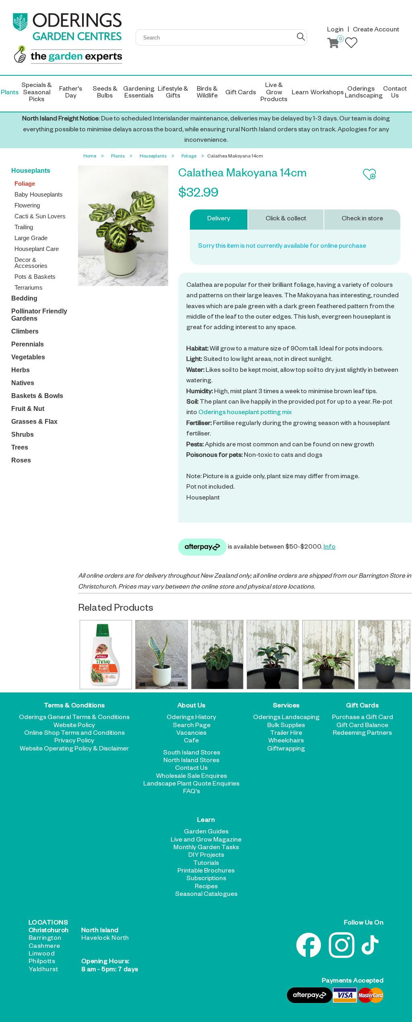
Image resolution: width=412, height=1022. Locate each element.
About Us (191, 706)
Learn (206, 821)
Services (286, 706)
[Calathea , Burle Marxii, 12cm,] (328, 654)
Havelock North (105, 939)
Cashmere (44, 947)
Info (329, 547)
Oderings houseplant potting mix (245, 413)
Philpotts (42, 962)
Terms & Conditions (74, 706)
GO (301, 37)
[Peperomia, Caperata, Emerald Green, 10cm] (217, 654)
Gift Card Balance (362, 726)
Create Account (376, 30)
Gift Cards (362, 706)
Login (335, 30)
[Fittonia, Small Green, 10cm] (384, 654)
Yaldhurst (43, 970)
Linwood (42, 954)
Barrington (45, 939)
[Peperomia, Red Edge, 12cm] (273, 654)
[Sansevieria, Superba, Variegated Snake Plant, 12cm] (161, 654)
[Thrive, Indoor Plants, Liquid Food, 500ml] (106, 654)
